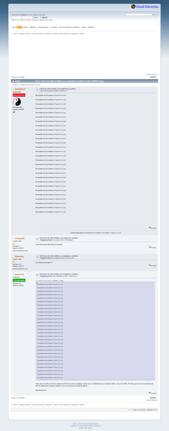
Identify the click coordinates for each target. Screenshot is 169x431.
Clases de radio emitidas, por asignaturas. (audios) (57, 89)
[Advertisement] (84, 54)
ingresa (35, 15)
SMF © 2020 (84, 424)
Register (57, 95)
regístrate (42, 15)
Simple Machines (93, 424)
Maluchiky (19, 256)
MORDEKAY (20, 89)
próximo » (155, 74)
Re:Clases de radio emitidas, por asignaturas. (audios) (59, 238)
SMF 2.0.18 (76, 424)
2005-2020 (84, 426)
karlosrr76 (19, 274)
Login (64, 95)
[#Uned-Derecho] (14, 112)
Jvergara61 (19, 238)
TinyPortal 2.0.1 (74, 426)
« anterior (148, 74)
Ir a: (129, 409)
